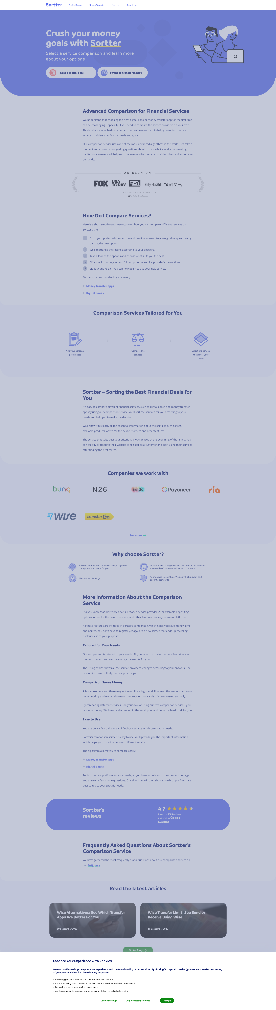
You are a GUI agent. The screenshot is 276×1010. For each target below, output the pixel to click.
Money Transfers (97, 5)
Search (130, 5)
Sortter (116, 5)
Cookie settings (109, 1000)
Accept (167, 1000)
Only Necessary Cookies (138, 1000)
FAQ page (94, 865)
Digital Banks (75, 5)
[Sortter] (54, 5)
